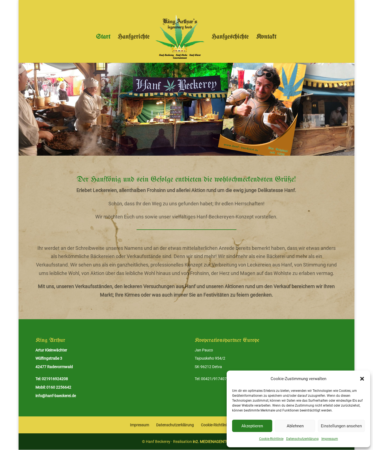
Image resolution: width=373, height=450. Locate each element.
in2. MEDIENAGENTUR (212, 441)
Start (103, 37)
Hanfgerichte (134, 37)
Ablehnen (295, 426)
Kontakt (266, 37)
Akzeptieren (252, 426)
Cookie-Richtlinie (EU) (219, 425)
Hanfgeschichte (230, 37)
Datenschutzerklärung (302, 439)
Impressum (329, 439)
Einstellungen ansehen (341, 426)
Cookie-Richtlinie (271, 439)
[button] (362, 378)
